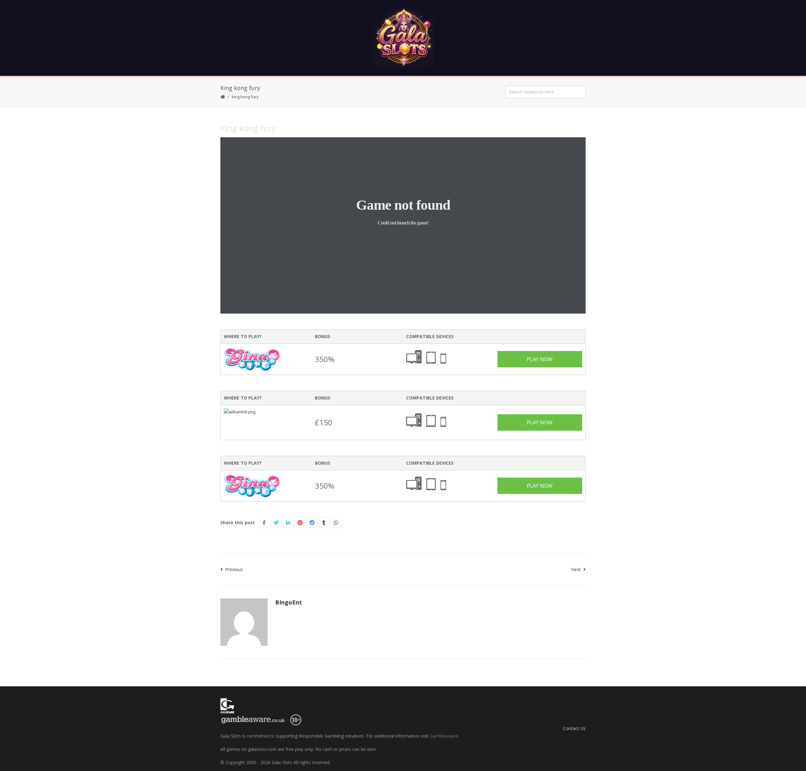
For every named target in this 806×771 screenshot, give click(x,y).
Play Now (540, 359)
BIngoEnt (288, 602)
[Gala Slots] (403, 38)
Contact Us (574, 728)
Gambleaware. (444, 736)
